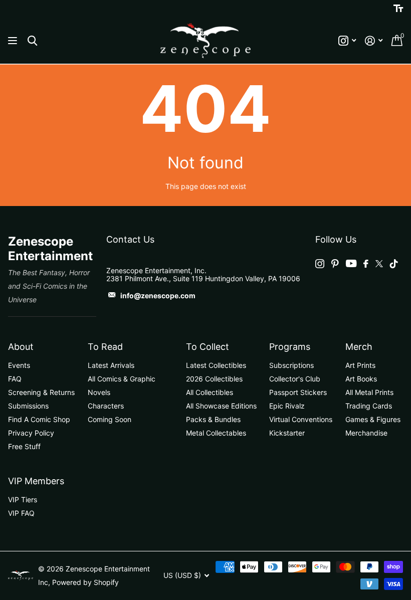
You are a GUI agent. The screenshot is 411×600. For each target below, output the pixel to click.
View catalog (14, 41)
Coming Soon (109, 419)
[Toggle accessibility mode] (398, 8)
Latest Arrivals (111, 365)
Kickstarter (287, 433)
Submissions (28, 406)
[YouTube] (351, 263)
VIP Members (36, 481)
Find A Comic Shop (39, 419)
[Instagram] (319, 263)
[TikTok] (394, 263)
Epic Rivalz (287, 406)
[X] (379, 263)
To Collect (207, 346)
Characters (106, 406)
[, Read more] (347, 41)
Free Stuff (24, 446)
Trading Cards (368, 406)
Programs (289, 346)
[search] (32, 41)
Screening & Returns (41, 392)
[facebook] (365, 264)
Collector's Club (294, 378)
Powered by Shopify (85, 582)
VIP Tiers (22, 499)
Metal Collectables (216, 433)
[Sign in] (373, 41)
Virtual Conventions (300, 419)
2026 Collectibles (214, 378)
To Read (105, 346)
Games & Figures (372, 419)
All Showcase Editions (221, 406)
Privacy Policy (31, 433)
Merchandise (366, 433)
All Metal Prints (369, 392)
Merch (358, 346)
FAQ (15, 378)
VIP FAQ (21, 513)
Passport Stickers (298, 392)
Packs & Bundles (213, 419)
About (21, 346)
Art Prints (360, 365)
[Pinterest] (335, 263)
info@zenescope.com (157, 295)
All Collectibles (209, 392)
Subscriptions (291, 365)
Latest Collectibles (216, 365)
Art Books (361, 378)
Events (19, 365)
